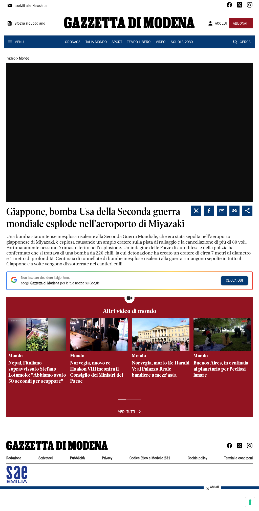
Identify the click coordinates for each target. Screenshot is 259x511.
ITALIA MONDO (95, 42)
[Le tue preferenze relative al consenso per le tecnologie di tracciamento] (250, 502)
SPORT (117, 42)
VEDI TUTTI (126, 412)
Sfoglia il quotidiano (29, 24)
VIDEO (160, 42)
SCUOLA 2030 (182, 42)
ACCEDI (221, 24)
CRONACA (72, 42)
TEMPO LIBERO (138, 42)
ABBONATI (241, 24)
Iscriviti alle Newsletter (31, 6)
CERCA (245, 42)
